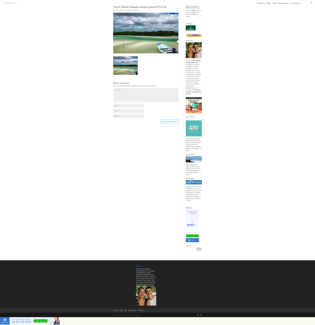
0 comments (134, 10)
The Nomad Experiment (192, 189)
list (194, 10)
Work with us (283, 3)
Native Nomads (119, 10)
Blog (269, 3)
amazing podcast (193, 139)
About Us (261, 3)
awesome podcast (191, 167)
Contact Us (295, 3)
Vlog (274, 3)
